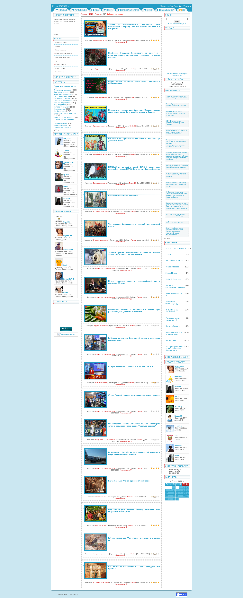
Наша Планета (167, 10)
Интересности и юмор (63, 99)
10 (180, 490)
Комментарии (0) (121, 42)
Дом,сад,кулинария (61, 92)
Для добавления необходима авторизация (177, 74)
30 (177, 499)
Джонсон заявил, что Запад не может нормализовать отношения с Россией (176, 132)
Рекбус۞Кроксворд (173, 279)
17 (180, 493)
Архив (149, 10)
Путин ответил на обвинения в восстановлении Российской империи (176, 174)
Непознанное (59, 109)
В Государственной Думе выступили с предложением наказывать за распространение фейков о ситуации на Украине (176, 143)
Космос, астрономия (62, 103)
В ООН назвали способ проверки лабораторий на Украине (175, 122)
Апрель (98, 14)
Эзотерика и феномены (63, 128)
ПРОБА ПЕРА (171, 341)
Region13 (132, 40)
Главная (63, 10)
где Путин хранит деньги (174, 222)
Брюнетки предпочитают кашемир (175, 286)
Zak (132, 69)
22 (174, 496)
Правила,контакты (130, 10)
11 (184, 490)
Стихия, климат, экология (64, 119)
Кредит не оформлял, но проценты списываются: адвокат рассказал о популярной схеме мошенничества (174, 231)
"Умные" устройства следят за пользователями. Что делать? (177, 104)
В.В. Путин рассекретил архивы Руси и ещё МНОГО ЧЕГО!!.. (175, 349)
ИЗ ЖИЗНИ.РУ (174, 473)
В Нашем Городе (172, 267)
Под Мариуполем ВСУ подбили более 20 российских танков (177, 166)
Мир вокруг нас (60, 105)
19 (187, 493)
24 (180, 496)
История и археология (63, 101)
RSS (183, 10)
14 (170, 493)
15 (174, 493)
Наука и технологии (62, 107)
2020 (91, 14)
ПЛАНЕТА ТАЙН (174, 471)
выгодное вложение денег (177, 23)
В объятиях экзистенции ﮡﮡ (172, 303)
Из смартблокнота (173, 326)
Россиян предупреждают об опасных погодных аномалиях (176, 97)
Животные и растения (63, 94)
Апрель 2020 (177, 481)
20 (167, 496)
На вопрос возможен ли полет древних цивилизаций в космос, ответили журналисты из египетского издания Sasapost (177, 205)
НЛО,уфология (60, 111)
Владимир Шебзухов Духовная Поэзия (174, 333)
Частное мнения (60, 126)
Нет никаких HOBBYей (175, 261)
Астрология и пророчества (65, 86)
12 (187, 490)
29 (174, 499)
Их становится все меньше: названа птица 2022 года (176, 215)
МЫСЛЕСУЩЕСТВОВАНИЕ (177, 248)
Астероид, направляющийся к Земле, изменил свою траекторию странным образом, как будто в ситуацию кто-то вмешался (177, 156)
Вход (96, 10)
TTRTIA (168, 255)
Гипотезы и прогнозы (62, 90)
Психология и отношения (64, 117)
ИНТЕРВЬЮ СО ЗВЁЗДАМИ (172, 311)
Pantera (133, 211)
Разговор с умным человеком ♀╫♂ (173, 319)
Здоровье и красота (62, 96)
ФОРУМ (110, 10)
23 (177, 496)
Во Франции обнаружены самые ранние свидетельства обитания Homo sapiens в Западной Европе (176, 194)
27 (167, 499)
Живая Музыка (171, 273)
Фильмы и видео (60, 124)
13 (167, 493)
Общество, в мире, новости (65, 113)
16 (177, 493)
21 (170, 496)
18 (184, 493)
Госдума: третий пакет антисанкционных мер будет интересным (176, 113)
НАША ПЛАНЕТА (175, 470)
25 (184, 496)
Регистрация (81, 10)
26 (187, 496)
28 (170, 499)
